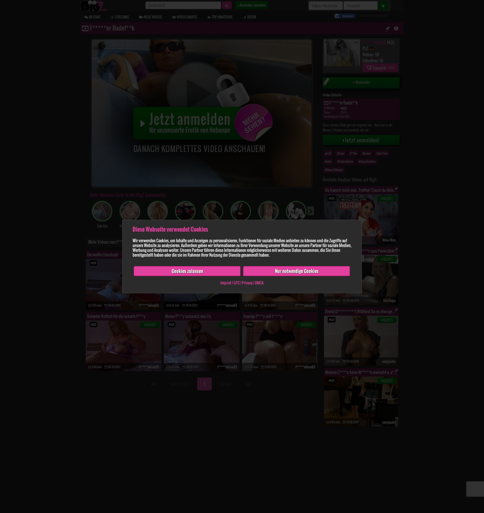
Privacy (247, 282)
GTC (237, 282)
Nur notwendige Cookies (297, 271)
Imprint (225, 282)
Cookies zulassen (187, 271)
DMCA (259, 282)
